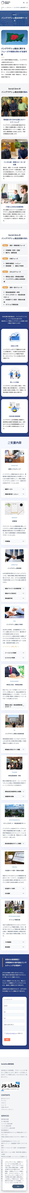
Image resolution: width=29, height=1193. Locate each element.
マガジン (3, 1103)
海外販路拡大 (5, 1130)
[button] (23, 2)
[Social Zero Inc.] (8, 2)
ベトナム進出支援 (6, 1126)
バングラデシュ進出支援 (8, 1128)
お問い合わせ (5, 1107)
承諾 (18, 1186)
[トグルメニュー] (27, 3)
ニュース (3, 1105)
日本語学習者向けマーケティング (10, 1141)
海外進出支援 (5, 1119)
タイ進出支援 (5, 1121)
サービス (3, 1101)
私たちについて (5, 1098)
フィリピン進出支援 (6, 1124)
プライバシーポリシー (7, 1109)
